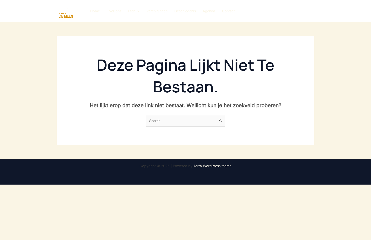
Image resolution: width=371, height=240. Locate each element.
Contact (228, 11)
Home (95, 11)
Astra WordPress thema (212, 166)
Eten (131, 11)
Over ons (114, 11)
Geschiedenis (185, 11)
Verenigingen (156, 11)
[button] (137, 10)
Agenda (209, 11)
